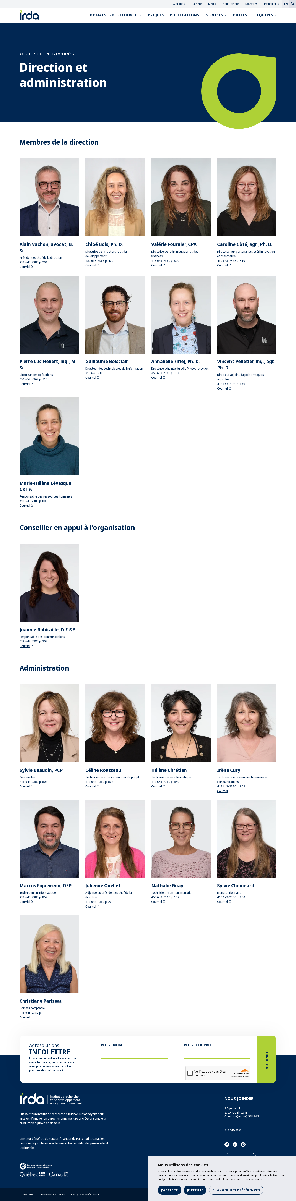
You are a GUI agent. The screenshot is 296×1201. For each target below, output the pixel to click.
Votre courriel (198, 1045)
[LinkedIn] (235, 1144)
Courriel (25, 267)
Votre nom (111, 1045)
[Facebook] (226, 1144)
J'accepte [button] (169, 1190)
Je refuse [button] (195, 1190)
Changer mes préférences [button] (236, 1190)
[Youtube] (243, 1144)
